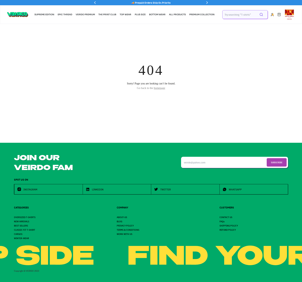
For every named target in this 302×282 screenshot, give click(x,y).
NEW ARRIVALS (21, 221)
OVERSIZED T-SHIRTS (24, 217)
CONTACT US (226, 217)
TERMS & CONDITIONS (128, 229)
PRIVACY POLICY (125, 225)
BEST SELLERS (21, 225)
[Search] (261, 14)
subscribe (276, 162)
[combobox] (239, 14)
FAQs (222, 221)
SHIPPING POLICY (229, 225)
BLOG (119, 221)
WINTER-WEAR (21, 238)
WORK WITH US (124, 233)
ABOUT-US (122, 217)
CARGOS (18, 233)
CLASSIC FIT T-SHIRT (24, 229)
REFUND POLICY (228, 229)
